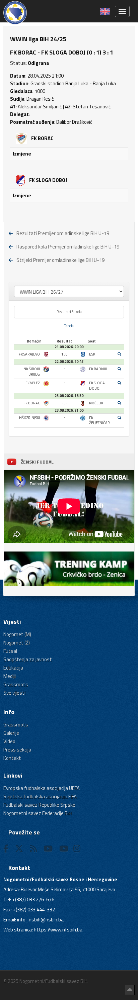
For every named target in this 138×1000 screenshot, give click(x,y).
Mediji (9, 676)
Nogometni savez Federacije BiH (37, 813)
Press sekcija (17, 750)
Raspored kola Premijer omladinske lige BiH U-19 (67, 247)
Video (9, 741)
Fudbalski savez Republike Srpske (39, 805)
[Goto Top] (130, 990)
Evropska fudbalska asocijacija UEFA (41, 788)
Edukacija (13, 668)
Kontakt (12, 758)
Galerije (11, 733)
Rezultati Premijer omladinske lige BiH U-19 (62, 233)
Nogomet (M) (17, 634)
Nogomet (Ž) (16, 642)
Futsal (10, 651)
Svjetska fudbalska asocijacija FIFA (40, 796)
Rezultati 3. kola (69, 311)
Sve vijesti (14, 693)
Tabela (69, 325)
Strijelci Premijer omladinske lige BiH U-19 (60, 260)
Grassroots (15, 684)
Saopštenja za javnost (27, 659)
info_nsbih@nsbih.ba (40, 919)
